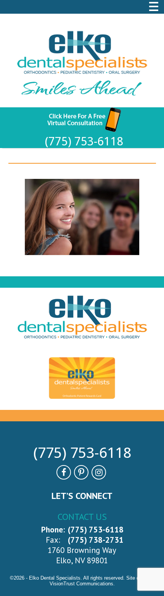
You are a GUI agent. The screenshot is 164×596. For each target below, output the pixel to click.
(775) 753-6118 (84, 141)
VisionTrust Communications (81, 583)
